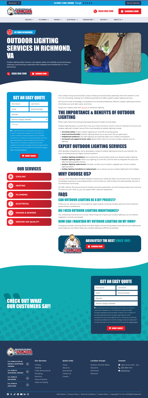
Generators (88, 19)
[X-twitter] (11, 394)
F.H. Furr (61, 179)
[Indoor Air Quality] (11, 222)
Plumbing (43, 19)
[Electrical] (11, 204)
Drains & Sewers (26, 212)
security (84, 108)
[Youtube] (21, 394)
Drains (57, 19)
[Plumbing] (11, 195)
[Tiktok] (15, 394)
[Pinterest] (18, 394)
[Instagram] (28, 394)
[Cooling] (11, 177)
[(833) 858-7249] (95, 11)
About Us (117, 19)
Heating (103, 19)
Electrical (71, 19)
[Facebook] (8, 394)
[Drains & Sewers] (11, 213)
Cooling (28, 19)
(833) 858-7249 (105, 11)
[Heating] (11, 186)
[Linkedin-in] (25, 394)
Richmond (12, 3)
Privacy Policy (133, 322)
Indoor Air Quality (27, 222)
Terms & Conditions (21, 150)
